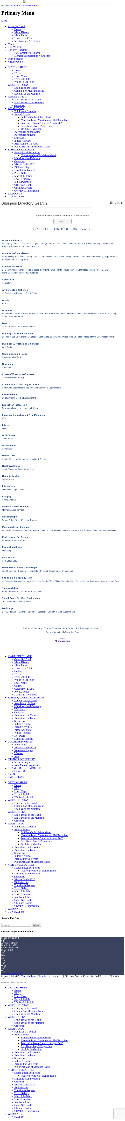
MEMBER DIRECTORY (21, 759)
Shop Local (20, 137)
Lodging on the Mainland (27, 93)
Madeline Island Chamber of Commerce (41, 976)
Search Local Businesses (27, 152)
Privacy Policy (21, 691)
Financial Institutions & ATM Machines (23, 415)
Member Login (22, 762)
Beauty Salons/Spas (11, 520)
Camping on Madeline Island (29, 90)
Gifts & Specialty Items (64, 581)
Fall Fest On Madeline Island (36, 117)
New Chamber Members (27, 52)
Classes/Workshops (11, 378)
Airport (5, 591)
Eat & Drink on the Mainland (29, 102)
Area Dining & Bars (24, 703)
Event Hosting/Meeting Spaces (63, 530)
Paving (112, 337)
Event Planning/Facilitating (105, 530)
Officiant (51, 612)
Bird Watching (21, 167)
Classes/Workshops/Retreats (18, 374)
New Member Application (27, 765)
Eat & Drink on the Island (27, 99)
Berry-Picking (8, 257)
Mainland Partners (23, 738)
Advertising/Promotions (12, 530)
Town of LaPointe (23, 668)
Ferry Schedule (15, 58)
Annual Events (22, 114)
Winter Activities (22, 732)
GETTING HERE (17, 67)
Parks (4, 316)
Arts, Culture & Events (26, 143)
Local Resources (22, 178)
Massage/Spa (9, 516)
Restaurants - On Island (37, 571)
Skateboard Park (15, 316)
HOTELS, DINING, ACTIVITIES (26, 697)
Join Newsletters (22, 181)
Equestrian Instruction (14, 404)
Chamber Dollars (23, 187)
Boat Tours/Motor (9, 270)
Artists (5, 300)
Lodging (7, 496)
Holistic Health (21, 459)
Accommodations (12, 240)
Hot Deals (118, 203)
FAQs (17, 73)
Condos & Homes (69, 243)
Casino (17, 313)
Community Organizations (13, 388)
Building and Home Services (18, 333)
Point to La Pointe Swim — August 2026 (42, 123)
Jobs (16, 756)
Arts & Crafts (31, 293)
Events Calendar (52, 628)
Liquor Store (113, 581)
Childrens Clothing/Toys (43, 581)
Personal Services (26, 469)
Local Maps (20, 76)
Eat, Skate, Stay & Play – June (36, 126)
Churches (7, 364)
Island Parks (20, 35)
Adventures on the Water (27, 131)
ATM (4, 418)
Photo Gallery (21, 173)
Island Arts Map (22, 729)
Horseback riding (30, 408)
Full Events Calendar (25, 111)
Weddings (7, 608)
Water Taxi (35, 273)
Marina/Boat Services (85, 270)
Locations (42, 612)
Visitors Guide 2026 (24, 164)
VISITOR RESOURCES (21, 149)
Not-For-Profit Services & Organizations (43, 388)
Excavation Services (59, 337)
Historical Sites (79, 257)
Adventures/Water (12, 266)
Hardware (94, 581)
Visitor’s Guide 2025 (25, 747)
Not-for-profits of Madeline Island (38, 155)
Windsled (38, 591)
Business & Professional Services (21, 343)
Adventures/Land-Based (15, 253)
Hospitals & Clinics (37, 459)
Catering (44, 530)
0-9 (34, 229)
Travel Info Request (24, 170)
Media (11, 44)
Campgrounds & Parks (50, 243)
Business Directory (17, 49)
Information (8, 486)
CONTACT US (16, 196)
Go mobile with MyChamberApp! (62, 632)
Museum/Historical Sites (70, 313)
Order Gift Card (22, 184)
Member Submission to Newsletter (32, 55)
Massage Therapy (29, 520)
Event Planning (85, 530)
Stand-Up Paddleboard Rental (15, 273)
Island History (21, 32)
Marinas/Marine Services (15, 506)
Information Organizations (13, 490)
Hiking (68, 257)
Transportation (10, 588)
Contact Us (97, 628)
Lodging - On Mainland (103, 243)
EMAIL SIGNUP (17, 776)
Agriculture (8, 279)
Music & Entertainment (26, 398)
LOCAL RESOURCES (20, 741)
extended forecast (11, 973)
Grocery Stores (82, 581)
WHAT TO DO (16, 108)
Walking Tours (22, 260)
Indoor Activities (22, 140)
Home (17, 29)
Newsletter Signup (23, 750)
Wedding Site (69, 612)
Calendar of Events (24, 688)
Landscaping (8, 479)
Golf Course (59, 257)
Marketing (6, 551)
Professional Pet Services (16, 537)
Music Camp (110, 313)
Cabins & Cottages (30, 243)
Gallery (18, 685)
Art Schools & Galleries (15, 290)
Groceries (19, 105)
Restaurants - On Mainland (61, 571)
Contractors (44, 337)
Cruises (35, 270)
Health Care (8, 455)
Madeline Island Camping (27, 706)
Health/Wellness (11, 466)
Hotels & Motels (85, 243)
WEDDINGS (15, 193)
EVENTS (13, 774)
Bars (4, 323)
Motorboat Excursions (49, 313)
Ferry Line (44, 270)
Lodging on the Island (25, 87)
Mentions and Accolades (27, 41)
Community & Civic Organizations (21, 384)
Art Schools (19, 293)
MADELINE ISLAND (20, 656)
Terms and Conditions (25, 694)
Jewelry (103, 581)
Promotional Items (12, 547)
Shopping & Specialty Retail (17, 577)
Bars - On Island (9, 327)
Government (9, 445)
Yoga (23, 378)
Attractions (8, 310)
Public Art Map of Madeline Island (32, 146)
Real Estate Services (11, 561)
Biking (29, 257)
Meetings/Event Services (15, 527)
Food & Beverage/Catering (14, 571)
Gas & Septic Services (79, 337)
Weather (18, 753)
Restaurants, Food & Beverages (19, 567)
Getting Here (21, 671)
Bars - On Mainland (26, 327)
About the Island (16, 26)
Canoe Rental (24, 270)
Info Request (21, 744)
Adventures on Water (25, 715)
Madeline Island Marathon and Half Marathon (44, 120)
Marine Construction (99, 337)
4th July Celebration (31, 129)
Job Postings (82, 628)
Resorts (35, 246)
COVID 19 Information (26, 190)
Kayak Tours (69, 270)
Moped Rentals (111, 257)
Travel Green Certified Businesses (21, 598)
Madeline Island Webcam (27, 158)
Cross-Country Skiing (43, 257)
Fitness (6, 425)
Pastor (59, 612)
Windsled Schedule (24, 82)
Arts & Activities (23, 727)
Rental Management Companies (16, 246)
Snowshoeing (8, 260)
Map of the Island (23, 176)
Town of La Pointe (24, 38)
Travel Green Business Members (16, 601)
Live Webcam (15, 47)
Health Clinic (8, 459)
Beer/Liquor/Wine (31, 530)
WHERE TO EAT (17, 96)
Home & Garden (11, 476)
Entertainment (10, 394)
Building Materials (10, 337)
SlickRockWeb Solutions (17, 982)
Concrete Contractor (28, 337)
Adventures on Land (24, 134)
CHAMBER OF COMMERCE (24, 768)
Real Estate (8, 557)
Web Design (7, 347)
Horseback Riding (95, 257)
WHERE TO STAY (18, 84)
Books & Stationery (22, 581)
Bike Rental (20, 257)
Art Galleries (7, 293)
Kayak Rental (56, 270)
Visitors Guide (15, 61)
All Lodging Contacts (11, 243)
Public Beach (102, 270)
